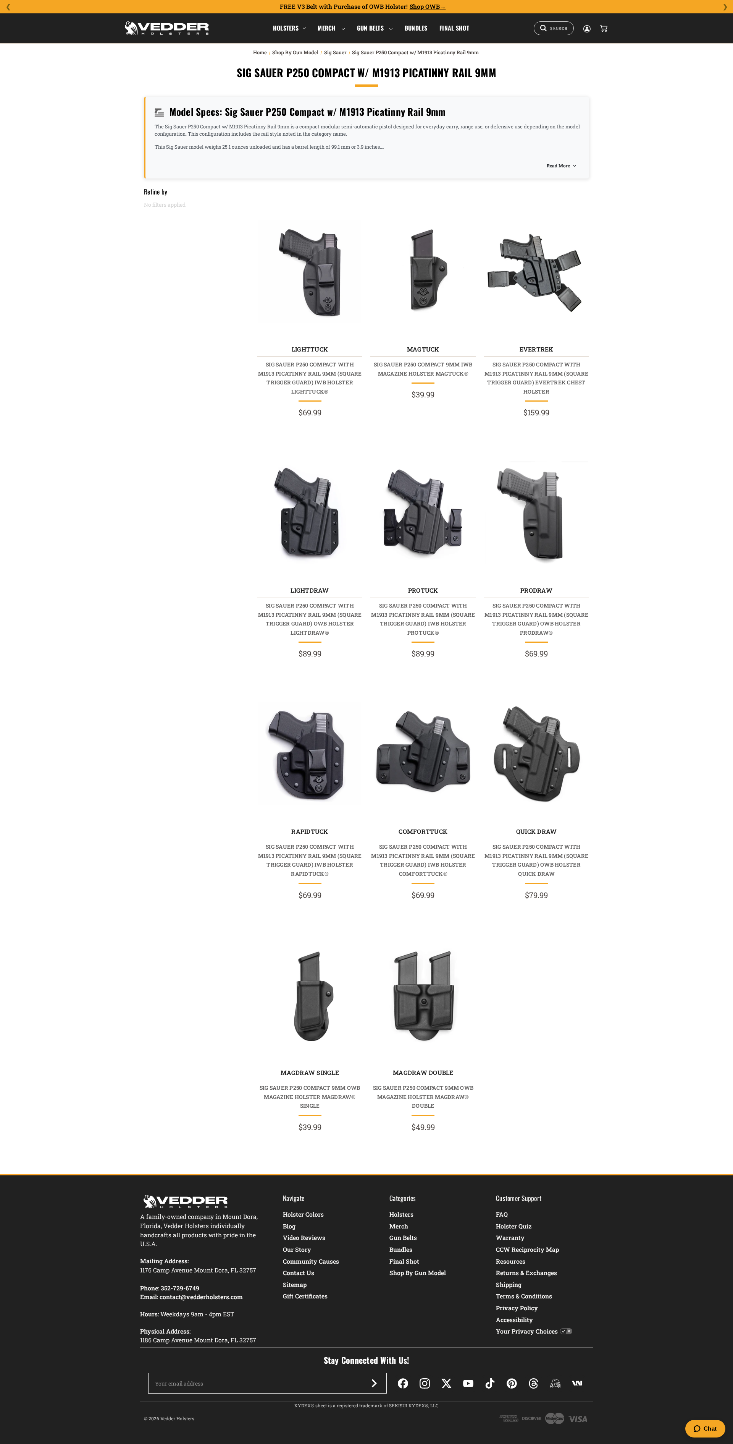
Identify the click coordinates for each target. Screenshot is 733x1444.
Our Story (297, 1249)
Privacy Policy (517, 1308)
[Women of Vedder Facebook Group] (555, 1383)
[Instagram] (425, 1383)
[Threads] (533, 1383)
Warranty (510, 1237)
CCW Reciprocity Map (527, 1249)
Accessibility (514, 1320)
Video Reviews (304, 1237)
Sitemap (295, 1284)
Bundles (416, 27)
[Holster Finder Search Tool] (554, 28)
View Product (310, 273)
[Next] (725, 7)
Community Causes (311, 1261)
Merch (327, 27)
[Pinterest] (512, 1383)
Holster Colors (303, 1214)
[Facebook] (403, 1383)
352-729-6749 (180, 1288)
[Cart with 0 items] (603, 28)
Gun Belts (371, 27)
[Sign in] (586, 28)
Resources (510, 1261)
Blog (289, 1226)
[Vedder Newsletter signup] (374, 1383)
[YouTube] (468, 1383)
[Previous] (8, 7)
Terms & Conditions (524, 1296)
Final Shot (454, 27)
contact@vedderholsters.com (201, 1297)
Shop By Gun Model (417, 1273)
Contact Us (298, 1273)
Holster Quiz (513, 1226)
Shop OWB (425, 6)
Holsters (286, 27)
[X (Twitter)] (446, 1383)
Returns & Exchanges (526, 1273)
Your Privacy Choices (527, 1331)
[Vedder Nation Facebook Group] (577, 1383)
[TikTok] (490, 1383)
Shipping (508, 1284)
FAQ (502, 1214)
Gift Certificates (305, 1296)
